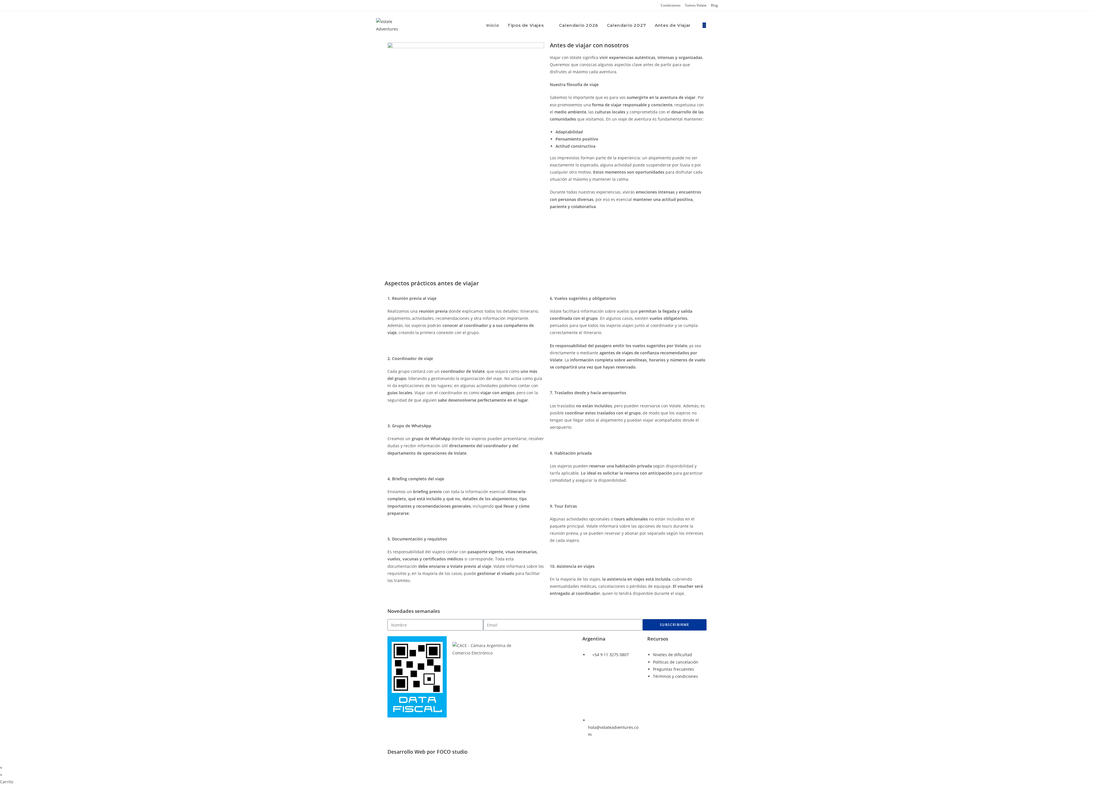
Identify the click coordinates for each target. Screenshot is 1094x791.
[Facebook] (605, 681)
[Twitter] (620, 681)
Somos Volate (696, 5)
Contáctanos (671, 5)
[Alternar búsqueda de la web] (716, 25)
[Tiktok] (589, 697)
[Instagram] (589, 681)
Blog (714, 5)
